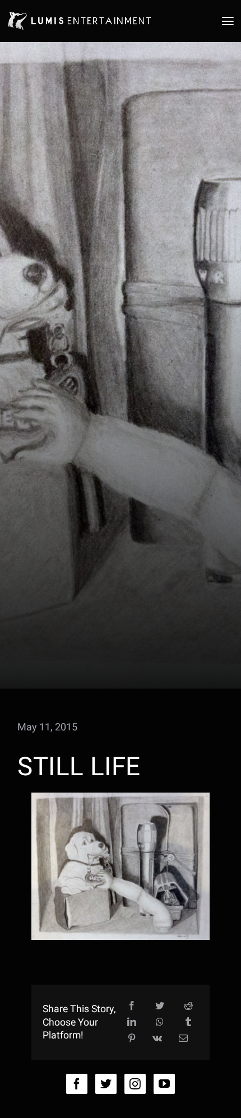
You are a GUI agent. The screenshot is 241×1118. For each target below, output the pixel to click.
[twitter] (106, 1084)
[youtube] (164, 1084)
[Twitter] (160, 1006)
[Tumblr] (188, 1022)
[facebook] (77, 1084)
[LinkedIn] (132, 1022)
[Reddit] (188, 1006)
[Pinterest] (132, 1039)
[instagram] (135, 1084)
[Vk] (157, 1039)
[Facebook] (132, 1006)
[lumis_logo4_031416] (78, 10)
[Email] (183, 1039)
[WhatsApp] (159, 1022)
